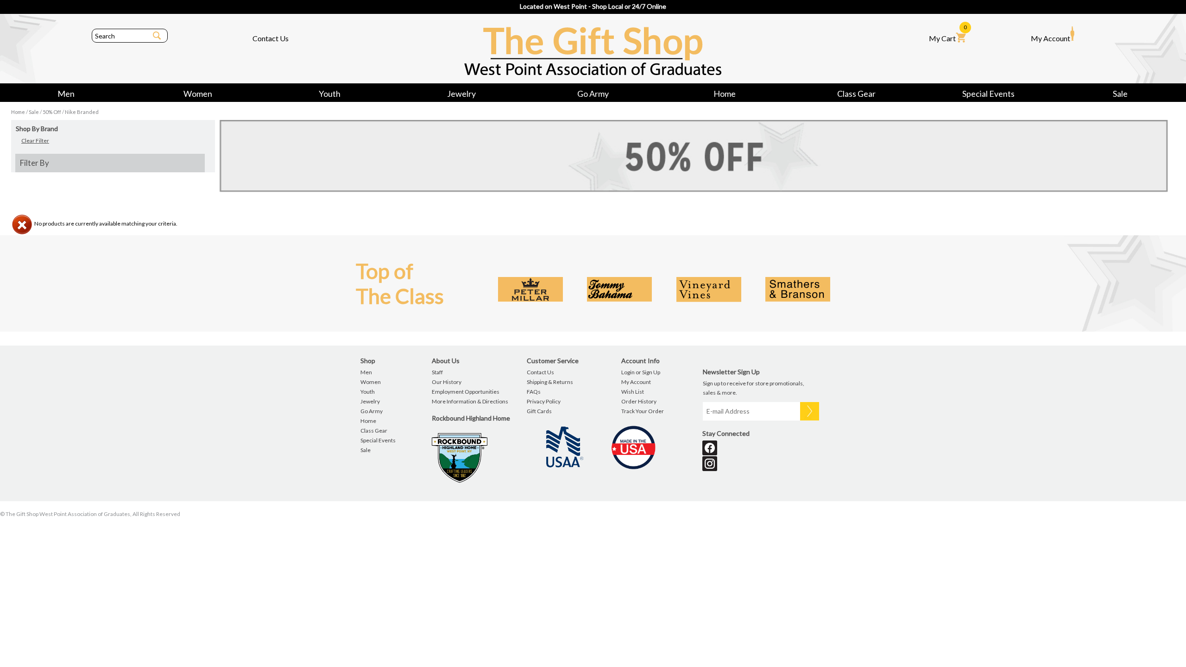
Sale (1120, 93)
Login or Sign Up (640, 372)
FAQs (534, 391)
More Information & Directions (470, 401)
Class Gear (856, 93)
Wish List (632, 391)
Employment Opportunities (465, 391)
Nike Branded (82, 112)
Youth (330, 93)
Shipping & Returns (550, 381)
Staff (437, 372)
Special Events (988, 93)
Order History (638, 401)
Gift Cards (539, 411)
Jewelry (461, 93)
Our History (446, 381)
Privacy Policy (544, 401)
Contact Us (270, 38)
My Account (1050, 38)
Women (197, 93)
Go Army (593, 93)
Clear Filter (35, 140)
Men (66, 93)
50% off (52, 112)
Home (724, 93)
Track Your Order (642, 411)
